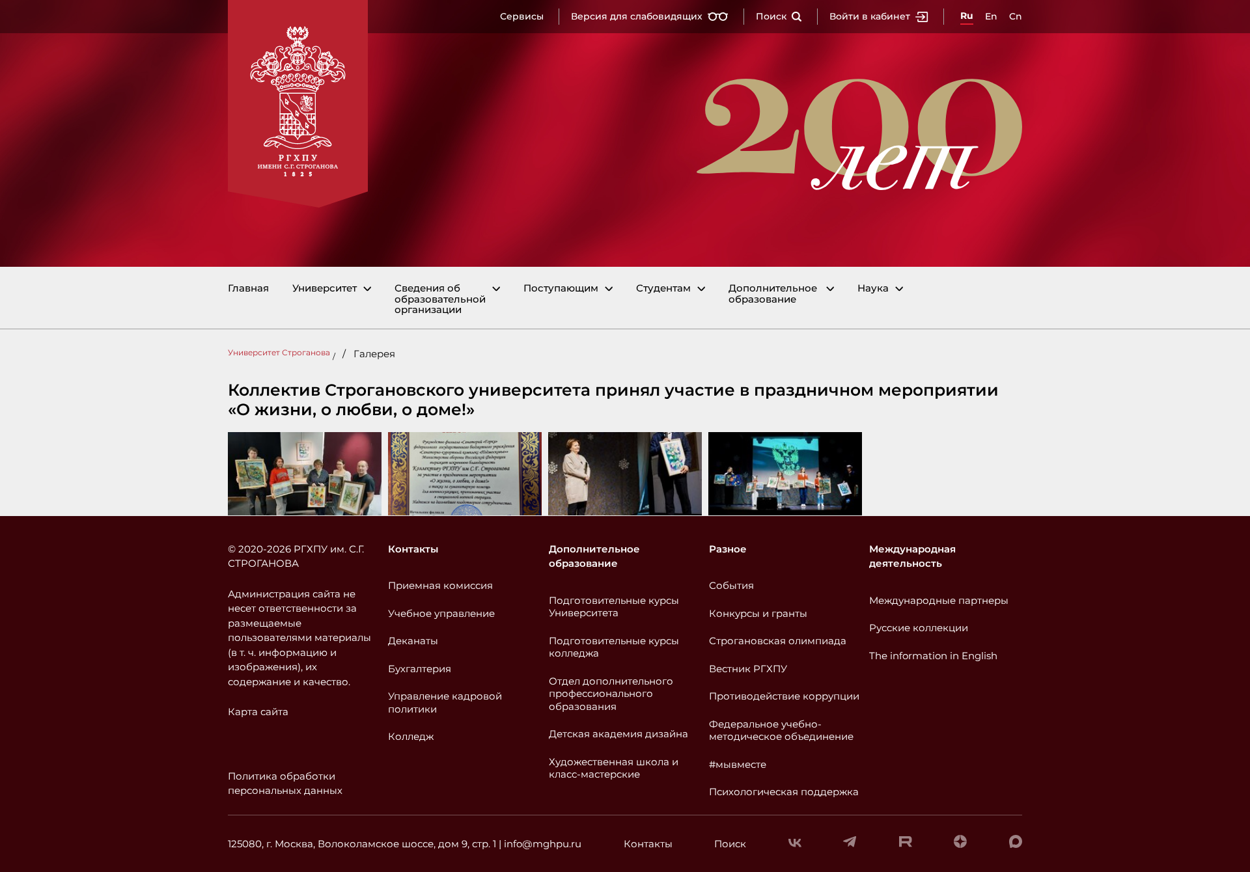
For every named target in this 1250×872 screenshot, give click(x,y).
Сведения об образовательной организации (440, 299)
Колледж (411, 736)
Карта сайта (258, 711)
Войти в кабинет (869, 16)
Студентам (663, 288)
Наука (873, 288)
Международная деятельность (912, 556)
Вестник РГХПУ (748, 668)
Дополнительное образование (773, 294)
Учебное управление (441, 613)
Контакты (413, 549)
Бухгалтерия (419, 668)
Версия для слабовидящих (636, 16)
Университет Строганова (279, 352)
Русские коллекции (918, 627)
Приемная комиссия (440, 585)
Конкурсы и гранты (758, 613)
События (731, 585)
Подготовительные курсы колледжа (614, 647)
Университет (324, 288)
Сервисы (522, 16)
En (991, 16)
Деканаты (413, 640)
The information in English (933, 655)
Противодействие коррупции (784, 696)
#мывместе (737, 764)
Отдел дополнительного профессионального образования (611, 694)
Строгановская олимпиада (777, 640)
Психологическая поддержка (784, 791)
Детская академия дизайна (618, 734)
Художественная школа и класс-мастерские (613, 768)
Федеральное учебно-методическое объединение (781, 730)
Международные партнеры (938, 600)
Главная (248, 288)
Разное (728, 549)
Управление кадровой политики (445, 702)
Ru (966, 15)
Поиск (771, 16)
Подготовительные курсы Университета (614, 607)
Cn (1015, 16)
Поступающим (560, 288)
